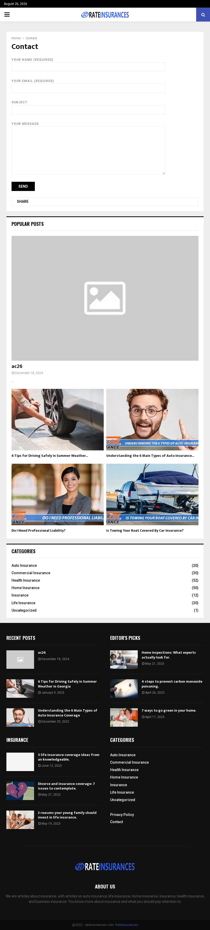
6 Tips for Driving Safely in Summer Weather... (50, 456)
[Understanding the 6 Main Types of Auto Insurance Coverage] (152, 419)
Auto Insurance (24, 565)
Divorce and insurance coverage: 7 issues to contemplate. (66, 786)
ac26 (17, 366)
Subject (19, 102)
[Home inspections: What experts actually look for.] (124, 659)
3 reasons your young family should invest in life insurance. (67, 815)
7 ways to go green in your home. (169, 710)
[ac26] (105, 298)
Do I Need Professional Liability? (39, 530)
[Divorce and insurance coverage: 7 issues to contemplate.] (20, 791)
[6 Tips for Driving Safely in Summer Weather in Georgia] (58, 419)
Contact (116, 822)
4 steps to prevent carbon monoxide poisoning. (172, 684)
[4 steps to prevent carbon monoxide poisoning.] (124, 688)
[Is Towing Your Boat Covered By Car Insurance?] (152, 494)
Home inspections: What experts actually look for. (169, 655)
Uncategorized (24, 610)
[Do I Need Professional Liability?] (58, 494)
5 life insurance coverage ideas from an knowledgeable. (68, 757)
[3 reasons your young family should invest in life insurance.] (20, 820)
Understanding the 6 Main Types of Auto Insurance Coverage (67, 712)
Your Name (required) (32, 60)
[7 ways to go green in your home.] (124, 717)
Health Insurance (26, 580)
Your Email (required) (33, 81)
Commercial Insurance (31, 573)
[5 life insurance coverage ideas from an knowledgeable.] (20, 762)
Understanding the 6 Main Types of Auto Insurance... (150, 456)
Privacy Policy (122, 815)
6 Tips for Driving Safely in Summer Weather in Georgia (67, 684)
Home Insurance (25, 588)
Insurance (20, 595)
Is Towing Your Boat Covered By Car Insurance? (145, 530)
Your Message (25, 124)
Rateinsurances (126, 925)
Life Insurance (23, 603)
